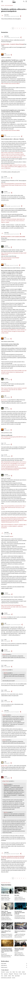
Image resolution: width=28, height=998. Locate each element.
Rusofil (5, 176)
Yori (5, 443)
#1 (20, 16)
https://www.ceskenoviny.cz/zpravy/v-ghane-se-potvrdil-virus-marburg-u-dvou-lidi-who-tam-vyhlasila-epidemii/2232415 (14, 389)
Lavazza (5, 776)
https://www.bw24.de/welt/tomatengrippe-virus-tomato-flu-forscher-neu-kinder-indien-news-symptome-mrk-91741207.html (14, 607)
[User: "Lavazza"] (2, 777)
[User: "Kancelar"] (2, 192)
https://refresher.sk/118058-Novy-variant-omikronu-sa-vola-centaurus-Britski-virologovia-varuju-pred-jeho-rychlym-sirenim (13, 331)
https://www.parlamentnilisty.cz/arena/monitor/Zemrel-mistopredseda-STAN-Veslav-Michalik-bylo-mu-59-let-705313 (13, 185)
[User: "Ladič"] (2, 396)
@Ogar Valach (4, 765)
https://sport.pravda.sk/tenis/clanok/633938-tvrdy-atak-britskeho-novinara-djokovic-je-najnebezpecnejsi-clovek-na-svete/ (14, 372)
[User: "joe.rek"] (2, 455)
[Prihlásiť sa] (26, 1)
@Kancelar (4, 669)
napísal (11, 536)
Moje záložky (14, 963)
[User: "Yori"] (2, 444)
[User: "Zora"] (2, 54)
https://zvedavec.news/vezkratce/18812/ (10, 83)
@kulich (4, 654)
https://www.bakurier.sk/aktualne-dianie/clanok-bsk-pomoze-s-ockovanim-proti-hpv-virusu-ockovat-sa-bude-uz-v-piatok (13, 220)
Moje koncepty (14, 967)
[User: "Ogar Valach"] (2, 15)
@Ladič (4, 715)
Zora (5, 53)
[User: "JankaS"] (2, 691)
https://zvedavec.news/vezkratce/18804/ (10, 130)
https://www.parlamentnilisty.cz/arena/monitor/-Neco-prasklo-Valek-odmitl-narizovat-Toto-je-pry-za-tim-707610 (13, 507)
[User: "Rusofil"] (2, 177)
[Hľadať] (24, 1)
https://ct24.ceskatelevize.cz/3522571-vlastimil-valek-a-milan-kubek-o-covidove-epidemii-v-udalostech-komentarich (14, 526)
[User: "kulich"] (2, 640)
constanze (6, 245)
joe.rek (5, 454)
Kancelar (5, 191)
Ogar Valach (6, 14)
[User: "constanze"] (2, 246)
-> (20, 37)
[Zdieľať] (20, 16)
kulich (5, 639)
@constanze (4, 399)
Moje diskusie (14, 965)
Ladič (5, 395)
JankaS (5, 690)
